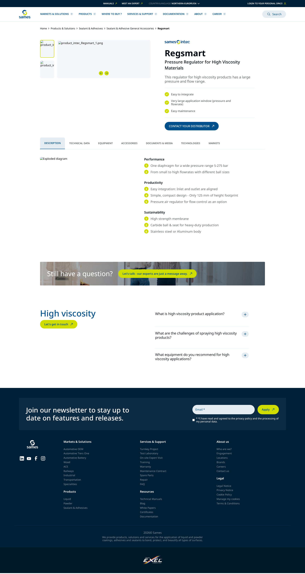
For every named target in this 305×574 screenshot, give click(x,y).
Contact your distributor (189, 126)
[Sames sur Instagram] (43, 458)
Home (43, 28)
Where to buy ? (112, 14)
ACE (66, 466)
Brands (221, 462)
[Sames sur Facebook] (36, 458)
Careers (221, 466)
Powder (68, 503)
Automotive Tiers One (76, 453)
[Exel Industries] (152, 560)
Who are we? (224, 449)
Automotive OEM (73, 449)
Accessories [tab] (129, 143)
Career (217, 14)
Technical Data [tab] (79, 143)
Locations (222, 457)
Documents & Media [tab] (159, 143)
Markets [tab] (214, 143)
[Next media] (106, 73)
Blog (142, 503)
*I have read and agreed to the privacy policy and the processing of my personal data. (237, 420)
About (198, 14)
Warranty (145, 466)
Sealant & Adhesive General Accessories (130, 28)
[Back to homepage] (24, 14)
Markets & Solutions (54, 14)
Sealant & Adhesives (91, 28)
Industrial (69, 475)
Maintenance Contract (153, 471)
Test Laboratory (149, 453)
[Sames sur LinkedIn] (22, 458)
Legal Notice (224, 486)
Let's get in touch (56, 324)
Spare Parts (147, 475)
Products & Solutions (63, 28)
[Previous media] (101, 73)
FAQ (142, 484)
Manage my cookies (228, 499)
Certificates (146, 512)
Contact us (223, 471)
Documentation (173, 14)
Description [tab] (52, 143)
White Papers (148, 507)
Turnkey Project (149, 449)
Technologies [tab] (190, 143)
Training (145, 462)
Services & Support (140, 14)
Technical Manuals (151, 499)
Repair (144, 479)
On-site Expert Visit (151, 457)
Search (277, 14)
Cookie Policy (224, 494)
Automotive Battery (75, 457)
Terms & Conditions (228, 503)
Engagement (224, 453)
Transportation (72, 479)
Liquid (67, 499)
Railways (69, 471)
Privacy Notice (225, 490)
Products (85, 14)
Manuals (108, 3)
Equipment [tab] (105, 143)
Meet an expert (130, 3)
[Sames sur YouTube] (29, 458)
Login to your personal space (265, 3)
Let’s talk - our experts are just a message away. (154, 274)
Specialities (70, 484)
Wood (67, 462)
